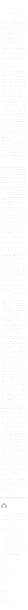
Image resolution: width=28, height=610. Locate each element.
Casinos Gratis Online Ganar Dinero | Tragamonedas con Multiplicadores (13, 559)
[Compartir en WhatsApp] (8, 494)
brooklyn (3, 572)
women (14, 572)
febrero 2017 (4, 594)
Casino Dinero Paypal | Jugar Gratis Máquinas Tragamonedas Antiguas (15, 543)
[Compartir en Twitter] (13, 494)
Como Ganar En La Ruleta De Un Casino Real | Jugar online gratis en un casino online (15, 537)
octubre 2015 (4, 599)
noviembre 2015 (4, 596)
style (11, 572)
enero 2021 (3, 589)
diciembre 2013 (4, 601)
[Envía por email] (15, 494)
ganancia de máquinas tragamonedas (15, 346)
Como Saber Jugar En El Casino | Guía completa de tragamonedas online (15, 548)
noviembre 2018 (4, 591)
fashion (7, 572)
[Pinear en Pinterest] (17, 494)
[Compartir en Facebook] (10, 494)
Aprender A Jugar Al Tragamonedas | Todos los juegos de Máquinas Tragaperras (15, 554)
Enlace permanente (14, 499)
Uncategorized (4, 581)
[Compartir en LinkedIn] (20, 494)
